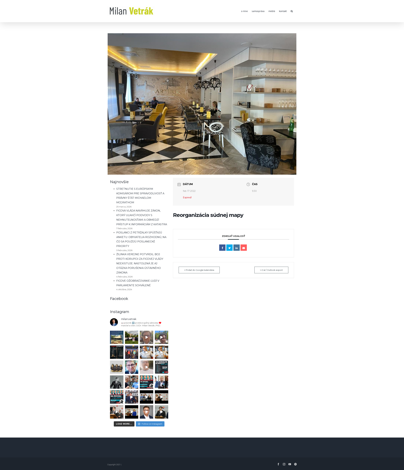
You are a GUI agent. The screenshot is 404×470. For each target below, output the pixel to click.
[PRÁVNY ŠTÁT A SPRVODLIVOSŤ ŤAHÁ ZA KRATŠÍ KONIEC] (116, 412)
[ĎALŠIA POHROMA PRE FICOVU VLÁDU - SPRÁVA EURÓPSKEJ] (131, 352)
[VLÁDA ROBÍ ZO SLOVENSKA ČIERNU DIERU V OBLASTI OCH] (146, 397)
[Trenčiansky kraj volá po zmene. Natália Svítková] (146, 337)
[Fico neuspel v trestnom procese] (161, 352)
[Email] (244, 247)
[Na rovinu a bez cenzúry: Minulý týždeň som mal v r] (146, 382)
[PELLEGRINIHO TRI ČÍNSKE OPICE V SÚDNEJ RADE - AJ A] (116, 367)
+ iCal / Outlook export (271, 270)
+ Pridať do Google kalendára (199, 270)
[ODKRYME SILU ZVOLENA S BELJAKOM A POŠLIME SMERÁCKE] (131, 337)
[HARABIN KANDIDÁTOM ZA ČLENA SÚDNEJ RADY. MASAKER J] (161, 382)
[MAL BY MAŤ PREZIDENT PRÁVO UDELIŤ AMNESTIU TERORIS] (131, 397)
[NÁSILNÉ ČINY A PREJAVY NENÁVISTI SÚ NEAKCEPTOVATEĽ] (116, 382)
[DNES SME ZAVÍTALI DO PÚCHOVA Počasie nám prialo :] (131, 382)
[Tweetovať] (229, 247)
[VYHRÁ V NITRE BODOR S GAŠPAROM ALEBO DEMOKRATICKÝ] (161, 337)
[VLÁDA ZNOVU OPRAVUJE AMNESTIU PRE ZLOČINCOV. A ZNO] (131, 367)
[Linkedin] (236, 247)
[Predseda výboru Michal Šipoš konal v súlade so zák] (161, 412)
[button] (292, 11)
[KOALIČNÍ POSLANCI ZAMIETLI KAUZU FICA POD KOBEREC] (161, 397)
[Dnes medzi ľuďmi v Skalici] (146, 367)
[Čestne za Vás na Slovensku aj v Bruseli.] (161, 367)
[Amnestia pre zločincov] (146, 352)
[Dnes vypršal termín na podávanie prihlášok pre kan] (116, 352)
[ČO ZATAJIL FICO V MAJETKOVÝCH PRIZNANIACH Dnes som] (131, 412)
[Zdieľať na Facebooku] (222, 247)
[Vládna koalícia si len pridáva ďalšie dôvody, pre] (146, 412)
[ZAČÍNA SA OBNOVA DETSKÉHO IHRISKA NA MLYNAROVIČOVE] (116, 337)
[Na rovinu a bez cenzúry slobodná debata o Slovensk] (116, 397)
